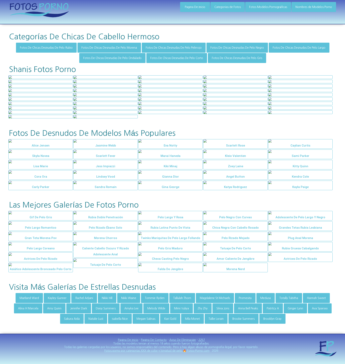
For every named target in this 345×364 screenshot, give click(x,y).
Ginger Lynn (295, 308)
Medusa (265, 298)
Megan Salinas (146, 318)
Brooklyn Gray (272, 318)
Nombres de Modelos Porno (313, 7)
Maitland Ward (29, 298)
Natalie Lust (95, 318)
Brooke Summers (243, 318)
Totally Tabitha (289, 298)
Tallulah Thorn (182, 298)
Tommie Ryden (155, 298)
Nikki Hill (107, 298)
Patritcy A (273, 308)
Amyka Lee (131, 308)
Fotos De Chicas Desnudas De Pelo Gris (237, 58)
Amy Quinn (54, 308)
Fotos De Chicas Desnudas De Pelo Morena (109, 47)
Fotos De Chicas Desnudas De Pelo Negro (237, 47)
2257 (201, 339)
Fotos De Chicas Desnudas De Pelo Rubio (46, 47)
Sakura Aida (72, 318)
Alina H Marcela (28, 308)
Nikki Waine (128, 298)
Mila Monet (192, 318)
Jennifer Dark (78, 308)
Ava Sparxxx (320, 308)
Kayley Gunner (57, 298)
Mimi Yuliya (181, 308)
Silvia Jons (222, 308)
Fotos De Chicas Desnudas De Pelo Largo (299, 47)
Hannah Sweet (316, 298)
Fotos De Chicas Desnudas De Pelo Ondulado (112, 58)
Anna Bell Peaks (248, 308)
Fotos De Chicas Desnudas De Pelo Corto (176, 58)
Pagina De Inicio (195, 7)
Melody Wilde (156, 308)
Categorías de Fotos (227, 7)
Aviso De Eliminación (182, 339)
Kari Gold (170, 318)
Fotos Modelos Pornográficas (268, 7)
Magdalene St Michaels (215, 298)
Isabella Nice (120, 318)
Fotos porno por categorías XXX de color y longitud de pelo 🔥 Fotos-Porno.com (156, 350)
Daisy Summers (106, 308)
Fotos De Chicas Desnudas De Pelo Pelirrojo (174, 47)
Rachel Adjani (84, 298)
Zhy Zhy (203, 308)
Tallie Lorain (216, 318)
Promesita (245, 298)
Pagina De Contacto (154, 339)
